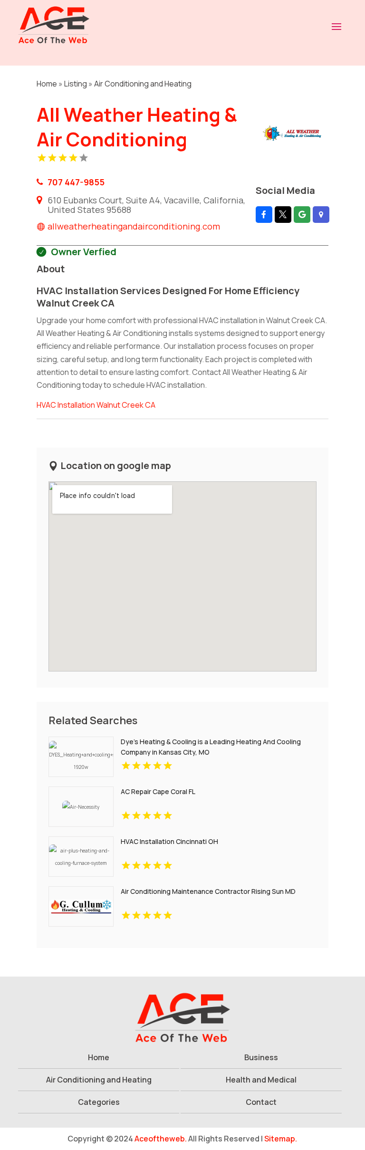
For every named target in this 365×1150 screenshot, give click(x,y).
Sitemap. (280, 1138)
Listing (75, 83)
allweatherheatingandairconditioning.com (134, 226)
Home (47, 83)
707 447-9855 (76, 182)
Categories (99, 1102)
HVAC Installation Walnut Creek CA (96, 405)
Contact (261, 1102)
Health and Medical (261, 1079)
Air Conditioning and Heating (143, 83)
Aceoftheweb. (160, 1138)
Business (261, 1057)
